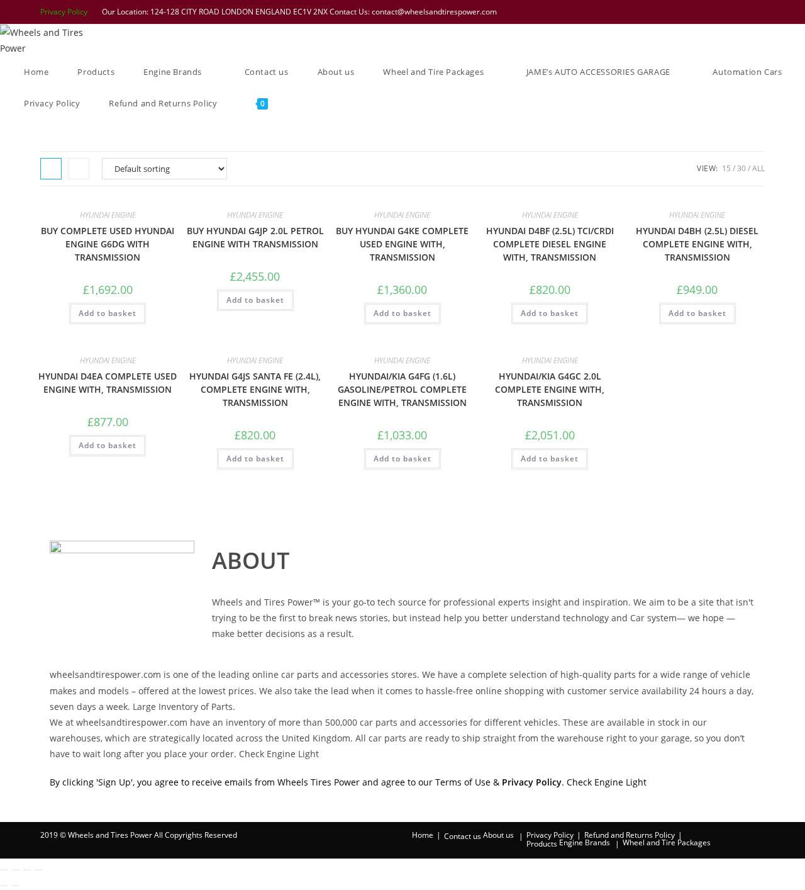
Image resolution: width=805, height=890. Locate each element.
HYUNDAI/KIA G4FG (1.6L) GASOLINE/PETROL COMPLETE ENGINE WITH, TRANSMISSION (402, 389)
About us (498, 835)
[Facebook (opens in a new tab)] (695, 12)
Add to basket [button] (107, 313)
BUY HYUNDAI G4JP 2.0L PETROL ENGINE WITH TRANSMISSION (255, 237)
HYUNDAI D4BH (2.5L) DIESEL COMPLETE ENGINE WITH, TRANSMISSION (697, 244)
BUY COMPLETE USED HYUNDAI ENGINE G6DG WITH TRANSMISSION (107, 244)
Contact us (462, 836)
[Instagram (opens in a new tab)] (727, 12)
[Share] (27, 870)
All (758, 168)
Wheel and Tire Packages (667, 842)
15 (726, 168)
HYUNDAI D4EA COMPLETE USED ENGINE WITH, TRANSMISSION (107, 382)
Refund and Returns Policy (629, 835)
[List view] (78, 168)
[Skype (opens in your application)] (744, 12)
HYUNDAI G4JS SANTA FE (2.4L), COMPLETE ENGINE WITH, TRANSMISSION (255, 389)
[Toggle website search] (300, 103)
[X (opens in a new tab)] (678, 12)
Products (541, 843)
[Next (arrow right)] (15, 885)
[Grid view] (51, 168)
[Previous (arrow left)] (4, 885)
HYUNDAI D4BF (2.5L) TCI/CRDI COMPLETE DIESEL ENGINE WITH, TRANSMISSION (550, 244)
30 (741, 168)
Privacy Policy (63, 11)
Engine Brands (584, 842)
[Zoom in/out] (4, 870)
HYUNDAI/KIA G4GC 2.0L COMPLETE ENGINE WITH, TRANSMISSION (549, 389)
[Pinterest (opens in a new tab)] (711, 12)
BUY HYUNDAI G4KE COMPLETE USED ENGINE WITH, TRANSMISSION (402, 244)
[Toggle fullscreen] (15, 870)
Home (422, 835)
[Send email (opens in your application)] (758, 12)
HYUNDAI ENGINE (108, 215)
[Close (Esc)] (38, 870)
